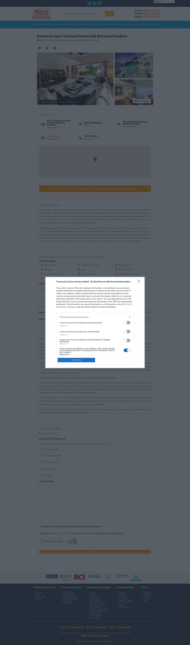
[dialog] (95, 322)
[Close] (139, 281)
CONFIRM (76, 360)
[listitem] (95, 317)
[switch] (127, 322)
